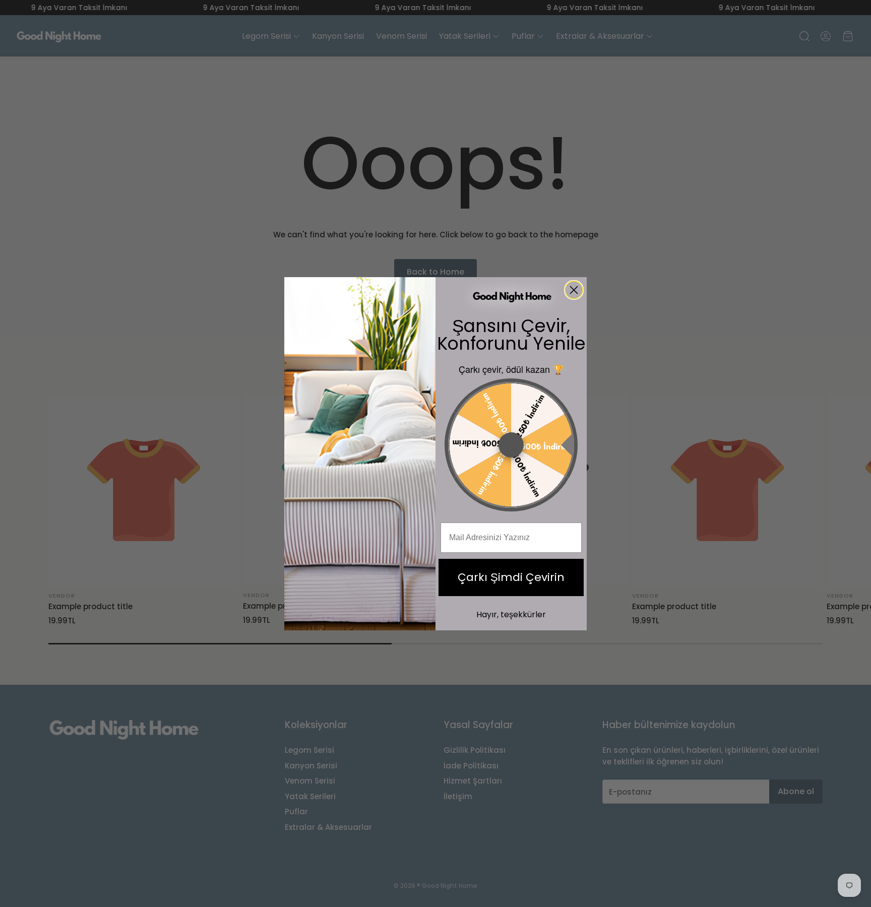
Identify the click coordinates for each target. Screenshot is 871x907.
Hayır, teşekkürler (511, 614)
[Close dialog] (574, 290)
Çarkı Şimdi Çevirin (511, 577)
